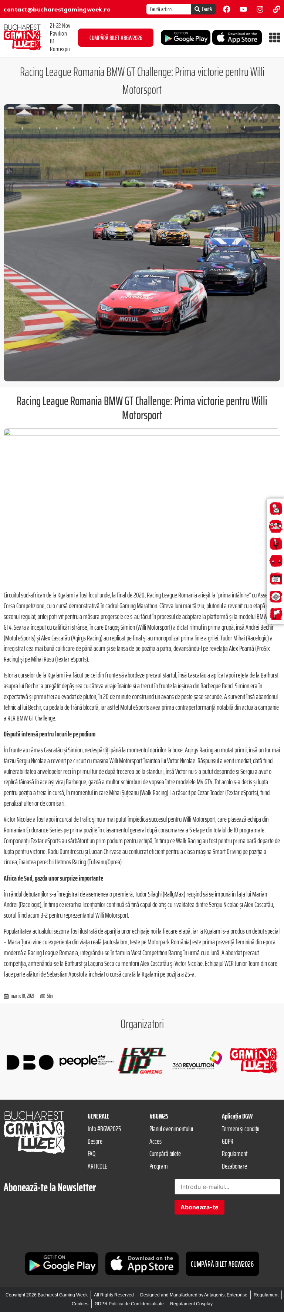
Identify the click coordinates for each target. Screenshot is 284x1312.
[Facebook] (226, 9)
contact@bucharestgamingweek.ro (57, 9)
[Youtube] (243, 9)
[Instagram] (260, 9)
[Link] (276, 9)
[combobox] (168, 9)
